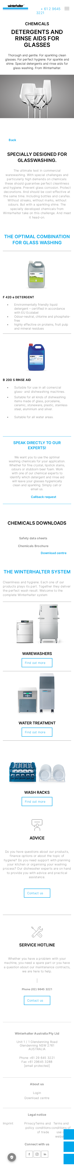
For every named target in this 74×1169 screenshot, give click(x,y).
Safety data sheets (33, 538)
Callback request (43, 497)
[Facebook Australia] (29, 1155)
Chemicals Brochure (33, 546)
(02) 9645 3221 (41, 989)
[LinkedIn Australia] (44, 1155)
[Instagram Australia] (37, 1155)
